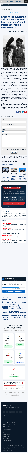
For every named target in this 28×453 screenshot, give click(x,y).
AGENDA (4, 221)
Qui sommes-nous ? (8, 418)
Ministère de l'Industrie (14, 392)
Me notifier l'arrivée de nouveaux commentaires (15, 149)
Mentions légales (7, 440)
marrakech (23, 312)
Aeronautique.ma (14, 2)
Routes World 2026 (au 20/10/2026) (12, 233)
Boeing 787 (9, 214)
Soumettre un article (8, 420)
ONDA (4, 317)
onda (19, 315)
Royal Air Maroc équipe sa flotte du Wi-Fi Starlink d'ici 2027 (5, 178)
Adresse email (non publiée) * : (9, 124)
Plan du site (6, 438)
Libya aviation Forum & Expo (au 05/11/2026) (14, 237)
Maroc (14, 312)
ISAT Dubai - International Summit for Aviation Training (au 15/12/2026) (14, 241)
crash (12, 309)
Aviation (4, 214)
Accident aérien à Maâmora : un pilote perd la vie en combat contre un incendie (14, 178)
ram (8, 317)
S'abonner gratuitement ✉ (13, 203)
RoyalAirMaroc (5, 217)
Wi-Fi (19, 217)
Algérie (19, 305)
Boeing (17, 307)
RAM (15, 317)
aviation (24, 305)
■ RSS (4, 450)
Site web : (4, 129)
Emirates (18, 309)
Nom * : (3, 119)
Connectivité (22, 214)
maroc (24, 309)
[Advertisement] (12, 259)
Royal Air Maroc (20, 215)
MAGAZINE (9, 9)
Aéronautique (6, 300)
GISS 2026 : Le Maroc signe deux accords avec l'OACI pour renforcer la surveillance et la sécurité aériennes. (22, 178)
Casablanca (16, 214)
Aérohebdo (6, 297)
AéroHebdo (6, 436)
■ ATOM (9, 450)
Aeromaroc (21, 297)
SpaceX (11, 217)
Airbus (14, 305)
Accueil (3, 9)
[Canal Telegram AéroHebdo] (17, 412)
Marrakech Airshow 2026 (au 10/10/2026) (13, 229)
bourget (23, 307)
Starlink (15, 217)
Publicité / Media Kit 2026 (9, 424)
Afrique (9, 305)
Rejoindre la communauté (15, 291)
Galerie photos (6, 434)
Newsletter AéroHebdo (9, 422)
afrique (24, 302)
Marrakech (13, 315)
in (7, 412)
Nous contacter (7, 426)
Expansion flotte (7, 215)
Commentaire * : (5, 134)
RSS (20, 412)
